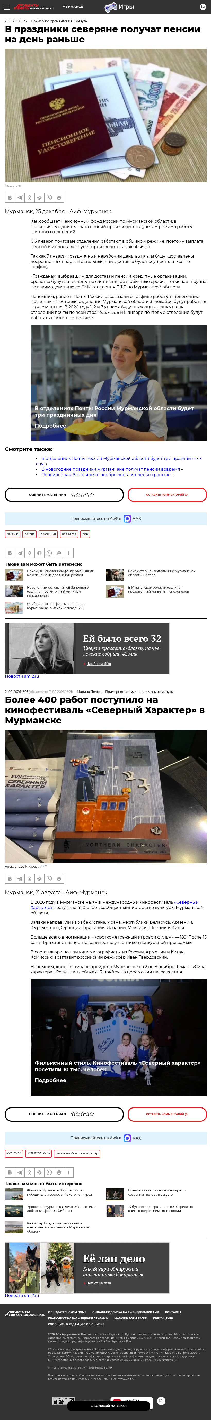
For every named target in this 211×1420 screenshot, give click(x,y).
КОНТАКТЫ (173, 1312)
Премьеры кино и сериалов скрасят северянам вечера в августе (157, 1192)
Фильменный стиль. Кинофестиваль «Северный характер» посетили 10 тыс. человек (117, 1066)
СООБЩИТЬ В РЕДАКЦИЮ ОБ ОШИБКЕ (76, 1324)
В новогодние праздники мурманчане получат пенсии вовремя (110, 469)
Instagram (13, 185)
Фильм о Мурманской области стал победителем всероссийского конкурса (59, 1192)
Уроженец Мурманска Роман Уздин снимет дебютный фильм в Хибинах (62, 1209)
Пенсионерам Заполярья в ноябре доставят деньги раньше (106, 474)
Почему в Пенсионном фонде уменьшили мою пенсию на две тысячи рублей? (60, 573)
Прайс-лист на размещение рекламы (78, 1318)
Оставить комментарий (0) (167, 494)
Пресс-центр (163, 1318)
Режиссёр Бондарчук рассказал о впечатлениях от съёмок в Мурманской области (58, 1227)
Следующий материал (109, 1406)
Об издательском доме (67, 1312)
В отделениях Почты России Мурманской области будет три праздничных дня (114, 411)
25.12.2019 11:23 (16, 21)
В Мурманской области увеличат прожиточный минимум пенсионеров (158, 589)
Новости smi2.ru (22, 676)
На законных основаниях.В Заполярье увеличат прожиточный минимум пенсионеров (58, 591)
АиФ (43, 866)
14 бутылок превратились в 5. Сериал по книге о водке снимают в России (160, 1209)
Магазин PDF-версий (130, 1318)
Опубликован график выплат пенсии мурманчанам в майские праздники (56, 606)
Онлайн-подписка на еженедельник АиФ (125, 1312)
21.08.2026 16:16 (16, 692)
